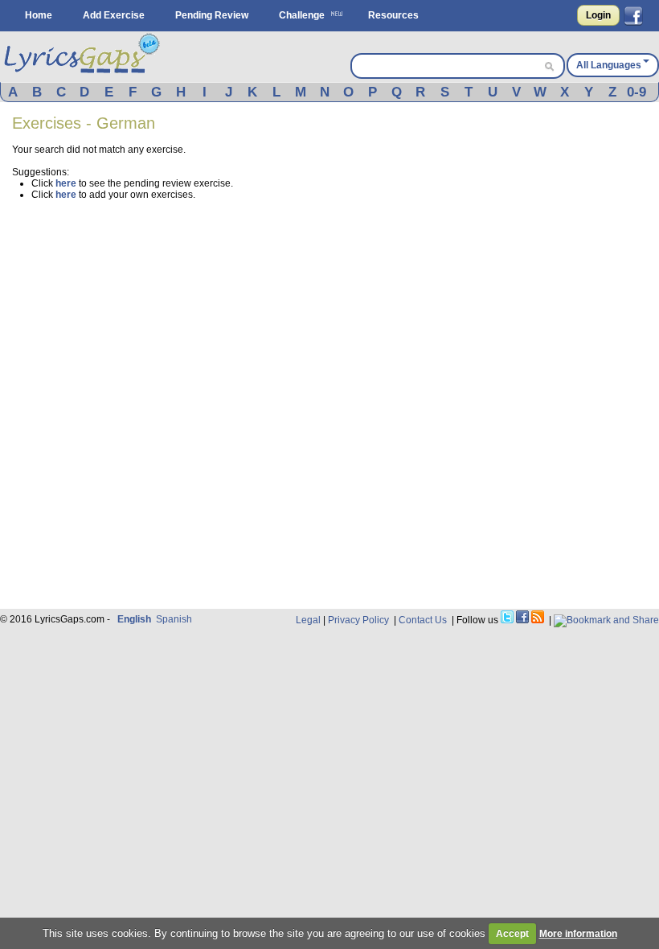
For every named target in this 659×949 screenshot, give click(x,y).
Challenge (302, 15)
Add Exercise (114, 15)
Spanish (174, 619)
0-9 (636, 92)
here (65, 183)
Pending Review (211, 15)
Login (598, 15)
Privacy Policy (358, 620)
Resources (393, 15)
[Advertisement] (537, 214)
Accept (512, 933)
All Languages (608, 65)
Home (38, 15)
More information (578, 933)
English (134, 619)
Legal (308, 620)
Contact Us (423, 620)
